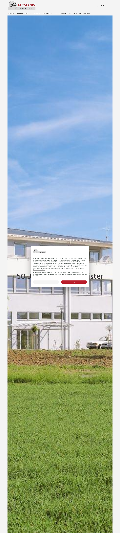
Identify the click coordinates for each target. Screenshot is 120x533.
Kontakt (102, 5)
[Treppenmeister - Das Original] (22, 5)
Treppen (11, 13)
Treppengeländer (24, 13)
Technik (86, 13)
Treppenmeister (74, 13)
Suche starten (94, 5)
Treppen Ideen (60, 13)
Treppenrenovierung (43, 13)
